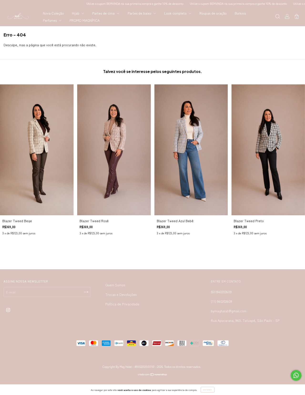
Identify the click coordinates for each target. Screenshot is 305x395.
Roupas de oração (213, 13)
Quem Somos (115, 284)
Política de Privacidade (122, 304)
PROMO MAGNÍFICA (85, 20)
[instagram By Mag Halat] (8, 310)
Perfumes (50, 20)
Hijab (76, 13)
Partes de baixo (140, 13)
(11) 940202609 (221, 301)
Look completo (176, 13)
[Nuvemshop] (153, 374)
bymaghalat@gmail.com (228, 310)
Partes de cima (104, 13)
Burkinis (240, 13)
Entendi (207, 389)
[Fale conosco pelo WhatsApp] (296, 375)
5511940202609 (221, 291)
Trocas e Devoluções (121, 294)
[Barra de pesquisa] (277, 17)
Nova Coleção (53, 13)
